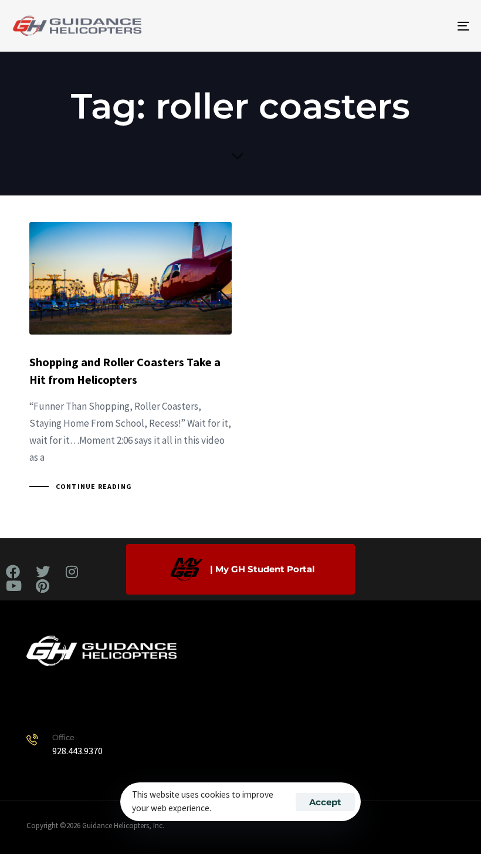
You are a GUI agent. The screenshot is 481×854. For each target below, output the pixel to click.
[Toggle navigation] (393, 26)
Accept (325, 802)
